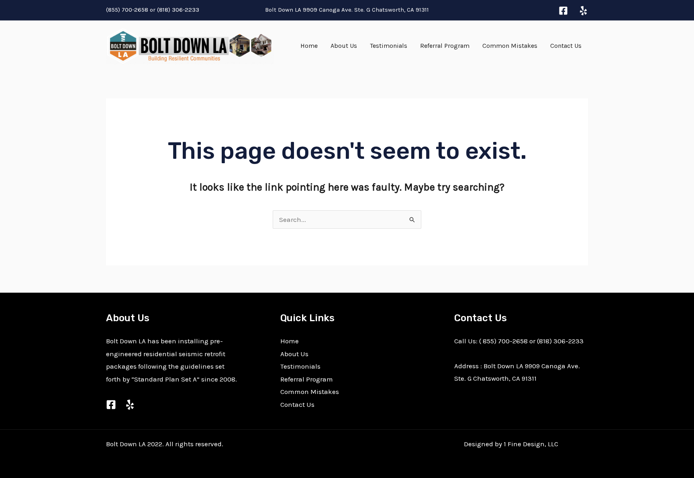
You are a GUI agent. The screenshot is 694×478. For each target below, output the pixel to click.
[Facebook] (563, 10)
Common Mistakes (509, 45)
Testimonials (388, 45)
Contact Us (566, 45)
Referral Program (444, 45)
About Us (344, 45)
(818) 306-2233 (179, 9)
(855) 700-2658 (127, 9)
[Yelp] (583, 10)
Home (309, 45)
